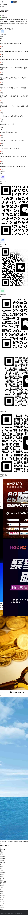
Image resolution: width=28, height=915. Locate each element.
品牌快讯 (2, 860)
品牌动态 (2, 856)
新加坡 (2, 907)
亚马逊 (2, 878)
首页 (1, 4)
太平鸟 (2, 903)
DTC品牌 (2, 862)
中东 (1, 889)
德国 (1, 876)
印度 (1, 868)
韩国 (1, 880)
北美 (1, 870)
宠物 (1, 891)
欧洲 (1, 854)
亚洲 (1, 893)
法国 (1, 887)
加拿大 (2, 874)
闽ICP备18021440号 (19, 913)
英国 (1, 866)
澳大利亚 (2, 895)
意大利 (2, 897)
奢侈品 (2, 884)
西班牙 (2, 909)
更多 (1, 38)
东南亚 (2, 885)
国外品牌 (5, 4)
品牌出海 (2, 858)
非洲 (1, 905)
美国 (1, 853)
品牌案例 (2, 872)
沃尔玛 (2, 901)
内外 (1, 899)
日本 (1, 864)
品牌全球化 (3, 882)
